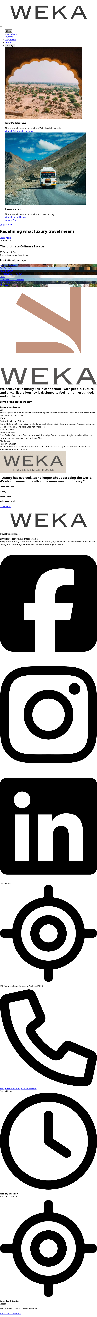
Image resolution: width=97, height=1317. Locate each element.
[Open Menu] (1, 26)
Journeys (9, 36)
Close (8, 31)
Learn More (5, 506)
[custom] (48, 658)
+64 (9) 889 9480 (8, 1088)
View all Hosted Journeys (17, 217)
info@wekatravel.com (26, 1088)
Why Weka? (10, 39)
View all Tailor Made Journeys (19, 131)
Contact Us (10, 42)
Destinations (11, 34)
